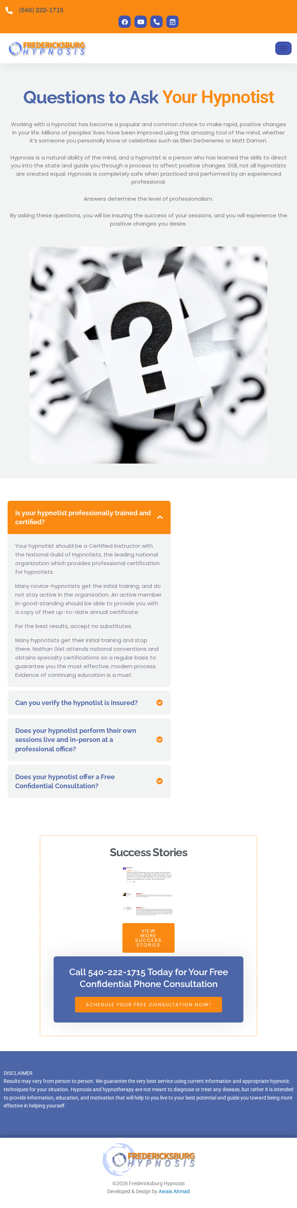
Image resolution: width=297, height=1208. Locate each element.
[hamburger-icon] (283, 48)
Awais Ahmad (174, 1191)
